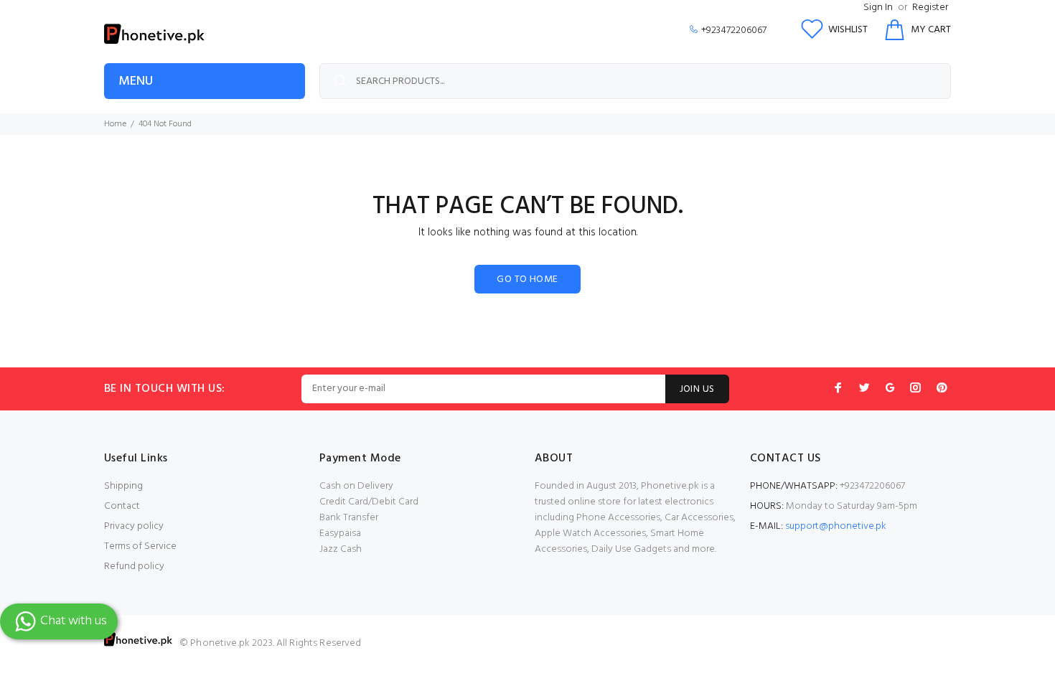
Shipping (123, 486)
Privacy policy (134, 526)
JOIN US (697, 389)
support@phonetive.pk (835, 526)
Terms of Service (140, 546)
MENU (135, 81)
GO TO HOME (527, 279)
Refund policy (134, 566)
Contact (122, 506)
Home (115, 124)
